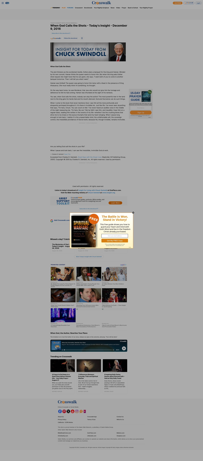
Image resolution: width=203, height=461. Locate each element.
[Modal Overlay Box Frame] (101, 230)
